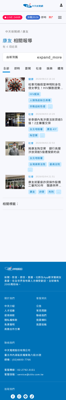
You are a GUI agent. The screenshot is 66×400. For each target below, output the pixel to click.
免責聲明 (9, 324)
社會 (39, 68)
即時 (43, 17)
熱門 (51, 17)
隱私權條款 (10, 320)
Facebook (13, 396)
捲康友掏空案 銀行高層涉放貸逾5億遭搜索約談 (15, 148)
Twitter (6, 396)
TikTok (32, 396)
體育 (61, 68)
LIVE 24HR (13, 17)
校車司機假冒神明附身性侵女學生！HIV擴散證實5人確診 (15, 84)
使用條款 (9, 315)
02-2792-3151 (26, 369)
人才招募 (9, 310)
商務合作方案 (12, 329)
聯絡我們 (41, 315)
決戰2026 (33, 17)
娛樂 (50, 68)
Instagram (19, 396)
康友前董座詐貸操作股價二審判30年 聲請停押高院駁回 (15, 182)
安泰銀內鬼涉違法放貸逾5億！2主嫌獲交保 (15, 119)
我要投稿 (41, 324)
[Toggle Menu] (59, 17)
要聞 (28, 68)
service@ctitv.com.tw (30, 374)
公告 (39, 306)
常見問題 (41, 310)
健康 (31, 79)
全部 (6, 68)
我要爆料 (41, 320)
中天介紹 (9, 306)
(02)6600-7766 (21, 359)
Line (25, 396)
